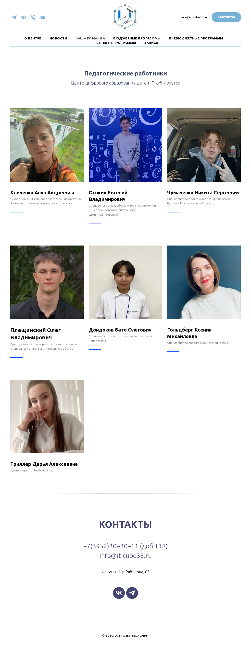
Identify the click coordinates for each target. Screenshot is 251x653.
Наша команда (90, 38)
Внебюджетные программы (196, 38)
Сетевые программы (116, 42)
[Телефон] (33, 17)
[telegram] (14, 17)
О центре (32, 38)
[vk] (24, 17)
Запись (151, 42)
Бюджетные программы (137, 38)
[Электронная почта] (43, 17)
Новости (58, 38)
